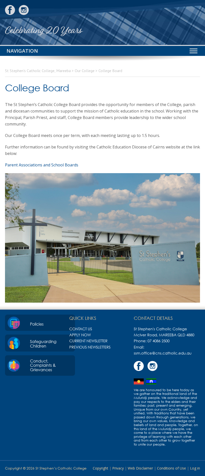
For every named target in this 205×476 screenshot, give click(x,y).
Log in (195, 468)
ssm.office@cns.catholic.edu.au (163, 353)
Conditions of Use (171, 468)
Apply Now (80, 335)
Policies (37, 324)
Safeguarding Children (43, 344)
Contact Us (80, 329)
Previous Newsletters (89, 347)
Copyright (100, 468)
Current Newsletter (88, 341)
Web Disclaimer (140, 468)
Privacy (118, 468)
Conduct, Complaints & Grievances (43, 365)
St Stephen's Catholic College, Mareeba (181, 22)
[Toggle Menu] (194, 50)
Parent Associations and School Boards (41, 165)
